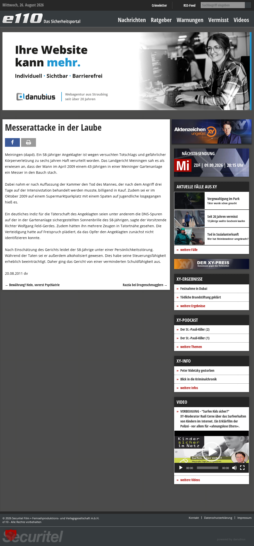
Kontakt (194, 518)
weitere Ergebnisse (192, 305)
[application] (211, 452)
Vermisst (218, 20)
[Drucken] (28, 142)
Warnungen (190, 20)
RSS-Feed (189, 5)
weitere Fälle (188, 249)
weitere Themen (191, 346)
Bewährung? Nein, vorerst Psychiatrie (32, 284)
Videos (241, 20)
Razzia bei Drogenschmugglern (145, 284)
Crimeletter (159, 5)
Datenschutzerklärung (218, 518)
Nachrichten (132, 20)
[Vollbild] (242, 467)
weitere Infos (189, 387)
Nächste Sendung (198, 153)
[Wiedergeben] (180, 467)
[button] (212, 452)
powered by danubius (231, 539)
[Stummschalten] (234, 467)
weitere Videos (190, 479)
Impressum (244, 518)
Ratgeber (161, 20)
